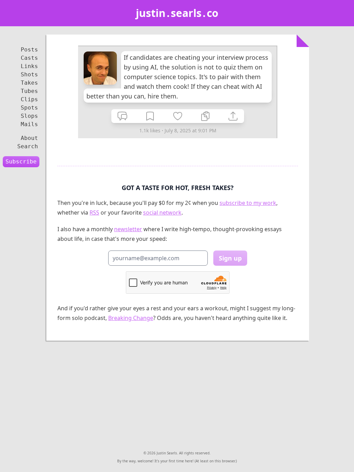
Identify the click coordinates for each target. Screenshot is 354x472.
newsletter (128, 229)
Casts (29, 58)
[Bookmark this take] (150, 116)
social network (162, 212)
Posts (29, 49)
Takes (29, 82)
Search (27, 146)
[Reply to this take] (122, 116)
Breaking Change (130, 318)
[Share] (233, 116)
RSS (94, 212)
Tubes (29, 91)
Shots (29, 74)
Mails (29, 124)
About (29, 138)
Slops (29, 116)
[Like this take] (177, 116)
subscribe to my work (248, 203)
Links (29, 66)
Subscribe (21, 161)
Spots (29, 107)
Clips (29, 99)
